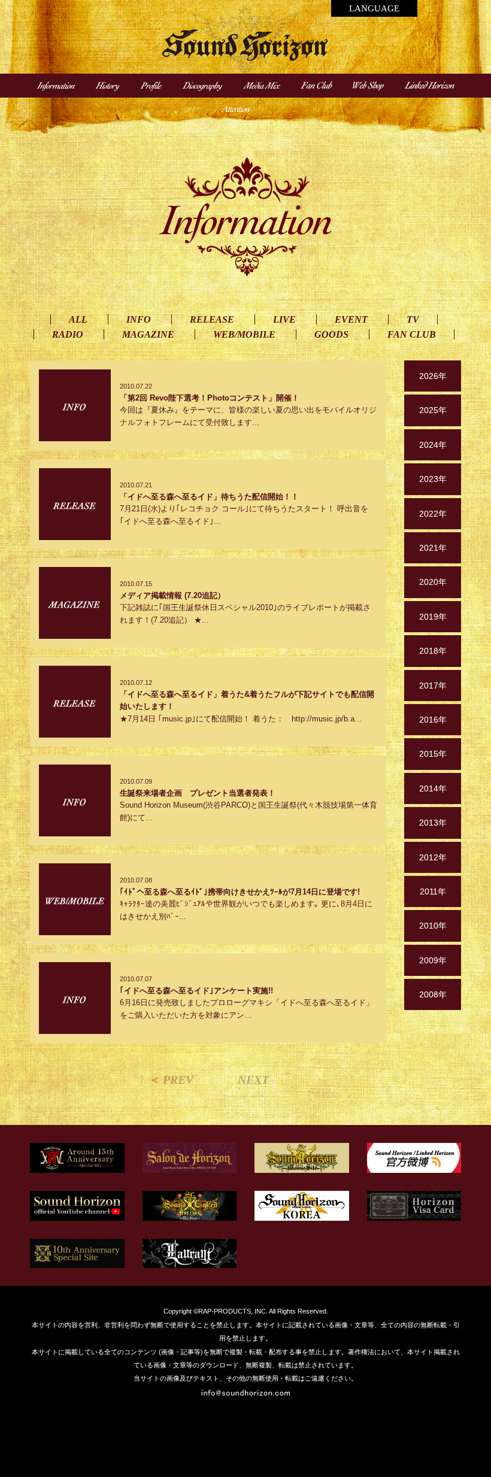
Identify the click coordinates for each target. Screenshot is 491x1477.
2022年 (433, 513)
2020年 (433, 582)
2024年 (433, 445)
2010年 (433, 925)
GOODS (331, 334)
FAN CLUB (411, 334)
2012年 (433, 857)
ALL (78, 319)
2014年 (433, 788)
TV (413, 319)
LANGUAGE (374, 8)
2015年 (433, 754)
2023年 (433, 479)
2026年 (433, 376)
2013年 (433, 822)
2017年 (433, 685)
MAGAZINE (148, 334)
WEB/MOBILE (244, 334)
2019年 (433, 616)
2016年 (433, 719)
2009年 (433, 960)
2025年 (433, 410)
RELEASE (212, 319)
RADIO (67, 334)
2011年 (433, 891)
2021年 (433, 548)
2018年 (433, 651)
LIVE (284, 319)
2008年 (433, 994)
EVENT (351, 319)
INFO (138, 319)
